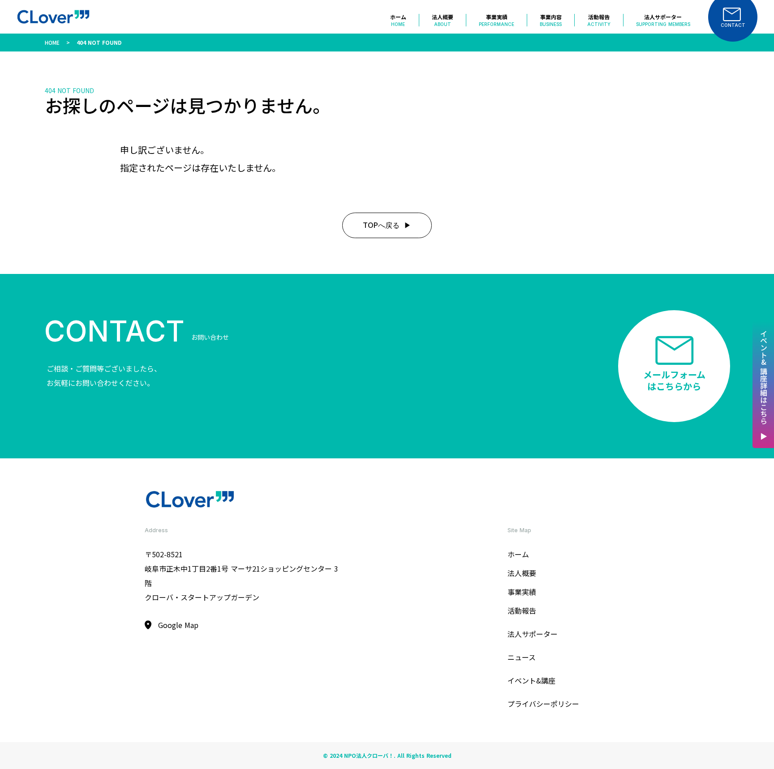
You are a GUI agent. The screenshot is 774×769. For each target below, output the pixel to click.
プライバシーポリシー (543, 703)
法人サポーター (532, 633)
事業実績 (521, 591)
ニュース (521, 657)
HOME (52, 42)
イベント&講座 (531, 680)
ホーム (518, 554)
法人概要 (521, 573)
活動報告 (521, 610)
